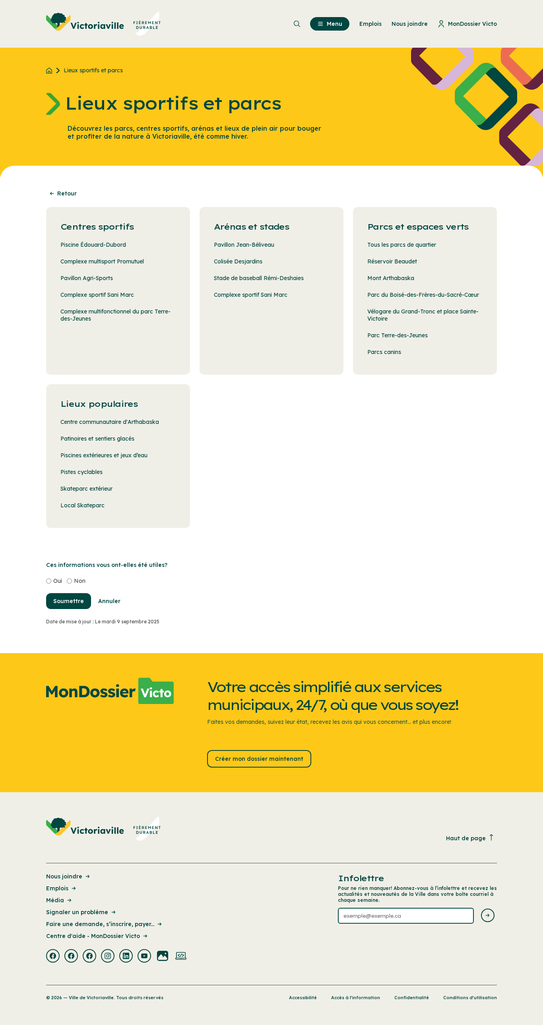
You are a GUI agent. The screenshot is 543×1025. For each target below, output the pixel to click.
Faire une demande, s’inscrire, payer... (100, 924)
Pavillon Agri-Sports (86, 278)
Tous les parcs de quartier (401, 244)
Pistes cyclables (81, 472)
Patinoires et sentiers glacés (97, 438)
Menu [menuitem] (334, 23)
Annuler (109, 601)
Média (55, 900)
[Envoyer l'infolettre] (488, 916)
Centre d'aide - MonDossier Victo (93, 936)
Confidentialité (411, 997)
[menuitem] (103, 24)
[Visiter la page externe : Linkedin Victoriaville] (126, 956)
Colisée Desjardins (238, 261)
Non (79, 581)
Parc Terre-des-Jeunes (397, 335)
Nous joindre (64, 876)
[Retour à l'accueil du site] (51, 70)
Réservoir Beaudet (392, 261)
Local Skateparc (82, 505)
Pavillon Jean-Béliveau (244, 244)
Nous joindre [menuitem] (410, 23)
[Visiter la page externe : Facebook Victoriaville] (53, 956)
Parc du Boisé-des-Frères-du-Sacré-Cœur (423, 294)
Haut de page (466, 838)
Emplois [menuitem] (370, 23)
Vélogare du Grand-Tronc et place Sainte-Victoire (423, 315)
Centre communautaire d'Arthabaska (109, 421)
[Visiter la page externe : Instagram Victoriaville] (107, 956)
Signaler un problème (77, 912)
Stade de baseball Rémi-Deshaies (259, 278)
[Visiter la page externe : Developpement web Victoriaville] (181, 956)
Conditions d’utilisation (470, 997)
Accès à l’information (355, 997)
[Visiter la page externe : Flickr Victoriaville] (162, 956)
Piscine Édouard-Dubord (93, 244)
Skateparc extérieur (86, 488)
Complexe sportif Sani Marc (97, 294)
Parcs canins (384, 352)
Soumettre (68, 601)
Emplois (57, 888)
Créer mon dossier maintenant (259, 758)
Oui (57, 581)
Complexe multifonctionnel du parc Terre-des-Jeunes (115, 315)
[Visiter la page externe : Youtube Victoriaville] (144, 956)
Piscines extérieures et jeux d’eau (103, 455)
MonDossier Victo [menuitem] (472, 23)
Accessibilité (303, 997)
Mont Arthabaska (390, 278)
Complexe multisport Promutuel (102, 261)
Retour (67, 193)
